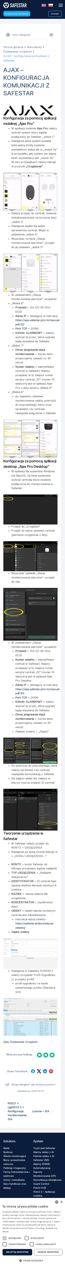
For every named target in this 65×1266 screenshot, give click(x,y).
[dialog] (32, 1232)
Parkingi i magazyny (14, 1168)
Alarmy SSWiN (41, 1164)
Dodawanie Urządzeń (23, 1041)
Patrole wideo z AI (43, 1156)
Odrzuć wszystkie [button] (48, 1252)
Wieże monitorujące (14, 1156)
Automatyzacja (41, 1168)
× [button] (61, 1202)
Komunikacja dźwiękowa (47, 1179)
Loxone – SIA (40, 1111)
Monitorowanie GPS (44, 1175)
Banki (6, 1148)
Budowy (8, 1152)
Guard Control (41, 1183)
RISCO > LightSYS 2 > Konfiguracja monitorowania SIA (17, 1111)
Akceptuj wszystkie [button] (17, 1252)
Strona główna (13, 47)
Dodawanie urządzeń (17, 51)
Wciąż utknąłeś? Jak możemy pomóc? (33, 1084)
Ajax (6, 1041)
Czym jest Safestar (44, 1148)
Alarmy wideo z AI (43, 1152)
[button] (16, 14)
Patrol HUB (39, 1187)
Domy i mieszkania (14, 1179)
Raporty (37, 1171)
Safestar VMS (41, 1160)
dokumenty (34, 47)
